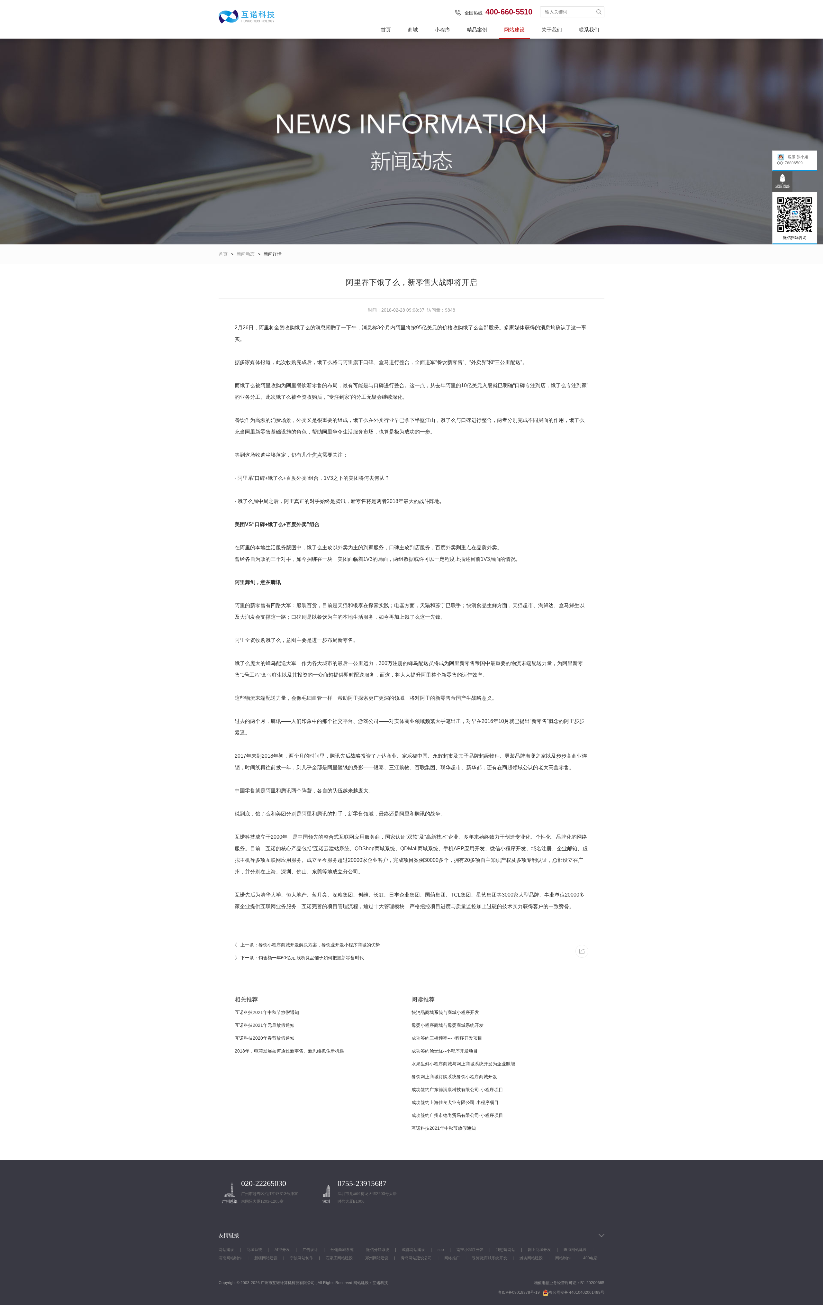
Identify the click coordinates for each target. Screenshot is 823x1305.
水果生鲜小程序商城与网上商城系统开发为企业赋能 (463, 1063)
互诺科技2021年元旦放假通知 (264, 1025)
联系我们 (589, 29)
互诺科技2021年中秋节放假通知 (267, 1012)
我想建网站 (505, 1249)
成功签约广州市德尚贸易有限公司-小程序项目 (457, 1115)
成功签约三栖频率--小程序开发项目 (447, 1038)
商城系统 (254, 1249)
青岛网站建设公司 (416, 1258)
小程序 (442, 29)
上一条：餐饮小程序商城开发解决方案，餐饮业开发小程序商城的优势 (310, 944)
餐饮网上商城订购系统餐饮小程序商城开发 (454, 1076)
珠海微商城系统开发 (489, 1258)
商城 (413, 29)
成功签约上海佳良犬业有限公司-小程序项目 (455, 1102)
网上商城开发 (539, 1249)
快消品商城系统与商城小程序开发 (445, 1012)
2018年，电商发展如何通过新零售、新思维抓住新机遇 (289, 1051)
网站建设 (514, 29)
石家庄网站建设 (339, 1258)
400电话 (590, 1258)
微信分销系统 (377, 1249)
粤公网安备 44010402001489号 (576, 1292)
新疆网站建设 (265, 1258)
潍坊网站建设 (531, 1258)
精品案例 (477, 29)
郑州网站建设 (376, 1258)
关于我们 (551, 29)
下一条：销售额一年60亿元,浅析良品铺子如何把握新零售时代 (302, 957)
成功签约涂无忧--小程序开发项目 (445, 1051)
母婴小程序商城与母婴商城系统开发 (448, 1025)
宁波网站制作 (301, 1258)
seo (441, 1249)
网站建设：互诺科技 (370, 1283)
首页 (386, 29)
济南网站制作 (230, 1258)
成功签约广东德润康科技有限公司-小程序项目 (457, 1089)
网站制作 (563, 1258)
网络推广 (452, 1258)
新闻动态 (246, 254)
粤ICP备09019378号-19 (519, 1292)
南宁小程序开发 (470, 1249)
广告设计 (310, 1249)
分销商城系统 (342, 1249)
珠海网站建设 (575, 1249)
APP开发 (282, 1249)
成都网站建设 (413, 1249)
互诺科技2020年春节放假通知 (264, 1038)
